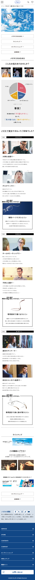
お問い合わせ (17, 572)
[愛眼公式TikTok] (25, 512)
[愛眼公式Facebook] (15, 512)
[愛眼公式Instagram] (22, 512)
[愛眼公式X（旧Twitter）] (18, 512)
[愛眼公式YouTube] (28, 512)
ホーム (2, 6)
